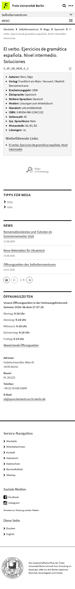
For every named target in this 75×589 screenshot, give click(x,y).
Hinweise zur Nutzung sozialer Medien (21, 510)
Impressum (12, 458)
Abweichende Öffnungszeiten (21, 345)
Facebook (13, 497)
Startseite (8, 29)
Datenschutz (13, 463)
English (10, 534)
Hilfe (10, 207)
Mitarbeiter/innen (15, 446)
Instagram (14, 502)
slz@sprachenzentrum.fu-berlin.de (24, 399)
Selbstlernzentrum (29, 29)
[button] (6, 280)
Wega (46, 29)
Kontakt (10, 452)
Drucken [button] (10, 528)
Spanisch (59, 29)
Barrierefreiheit (14, 469)
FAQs (10, 202)
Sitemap (10, 475)
